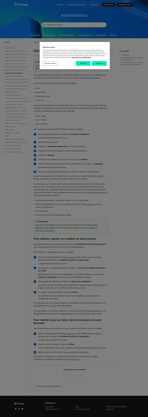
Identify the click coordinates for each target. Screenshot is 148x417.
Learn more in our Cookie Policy (81, 57)
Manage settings (50, 63)
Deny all (83, 63)
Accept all (99, 63)
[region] (75, 56)
